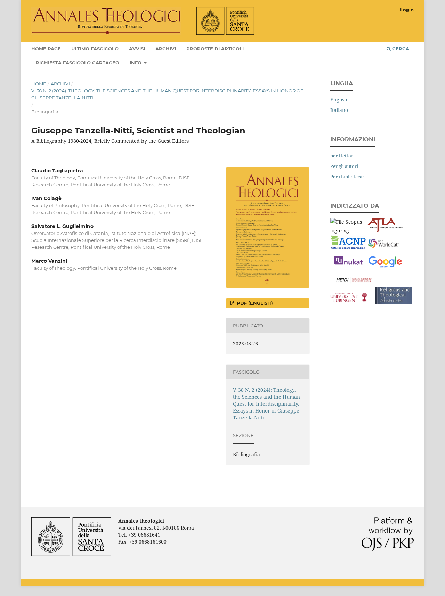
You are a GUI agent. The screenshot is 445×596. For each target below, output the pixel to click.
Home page (46, 48)
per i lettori (342, 156)
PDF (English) (254, 303)
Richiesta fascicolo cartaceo (77, 62)
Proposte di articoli (215, 48)
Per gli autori (344, 166)
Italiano (339, 110)
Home (38, 84)
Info (136, 62)
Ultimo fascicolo (95, 48)
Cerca (400, 48)
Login (407, 10)
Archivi (165, 48)
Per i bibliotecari (348, 176)
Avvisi (137, 48)
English (338, 99)
